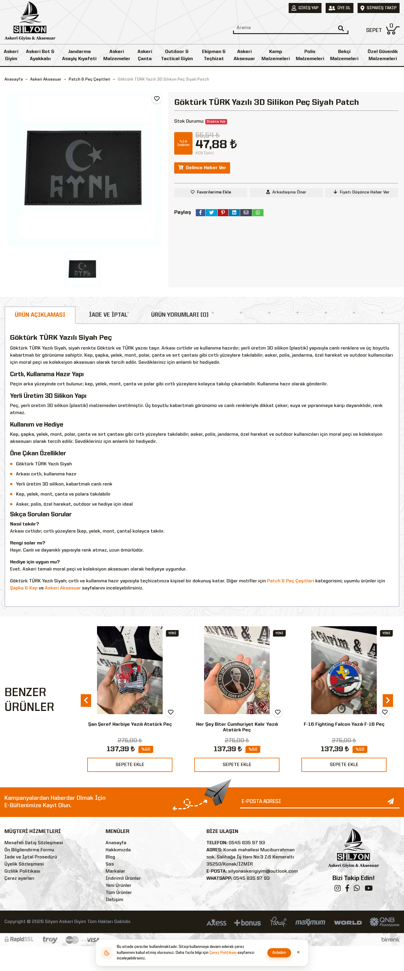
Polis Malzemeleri (310, 55)
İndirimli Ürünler (123, 878)
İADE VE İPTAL (108, 315)
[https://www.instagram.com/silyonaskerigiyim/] (337, 889)
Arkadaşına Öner (289, 192)
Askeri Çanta (145, 55)
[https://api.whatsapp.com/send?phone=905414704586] (357, 889)
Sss (110, 864)
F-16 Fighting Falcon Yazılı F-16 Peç (237, 724)
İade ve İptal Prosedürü (30, 857)
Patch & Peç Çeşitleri (290, 581)
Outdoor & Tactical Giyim (177, 55)
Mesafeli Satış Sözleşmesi (33, 843)
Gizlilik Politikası (22, 871)
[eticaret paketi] (391, 939)
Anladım (279, 953)
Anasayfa (13, 79)
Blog (110, 857)
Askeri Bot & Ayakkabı (40, 55)
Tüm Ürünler (119, 892)
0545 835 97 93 (247, 843)
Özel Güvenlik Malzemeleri (383, 55)
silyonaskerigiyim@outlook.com (263, 871)
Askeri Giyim (11, 55)
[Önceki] (86, 700)
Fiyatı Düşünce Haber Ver (365, 192)
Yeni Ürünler (118, 885)
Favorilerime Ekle (214, 192)
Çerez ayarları (19, 878)
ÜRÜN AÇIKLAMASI (40, 315)
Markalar (115, 871)
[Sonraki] (388, 700)
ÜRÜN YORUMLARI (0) (180, 315)
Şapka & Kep (24, 588)
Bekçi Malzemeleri (344, 55)
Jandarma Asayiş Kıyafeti (79, 55)
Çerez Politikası (223, 953)
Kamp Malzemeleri (275, 55)
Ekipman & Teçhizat (214, 55)
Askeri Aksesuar (244, 55)
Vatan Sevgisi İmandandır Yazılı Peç (344, 724)
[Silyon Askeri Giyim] (29, 22)
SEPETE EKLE (130, 764)
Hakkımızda (118, 850)
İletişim (114, 900)
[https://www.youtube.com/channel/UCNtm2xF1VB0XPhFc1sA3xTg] (369, 889)
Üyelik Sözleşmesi (24, 864)
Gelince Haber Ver (206, 168)
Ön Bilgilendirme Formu (29, 850)
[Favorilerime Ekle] (157, 99)
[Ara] (341, 28)
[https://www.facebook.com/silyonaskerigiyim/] (347, 889)
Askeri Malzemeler (116, 55)
